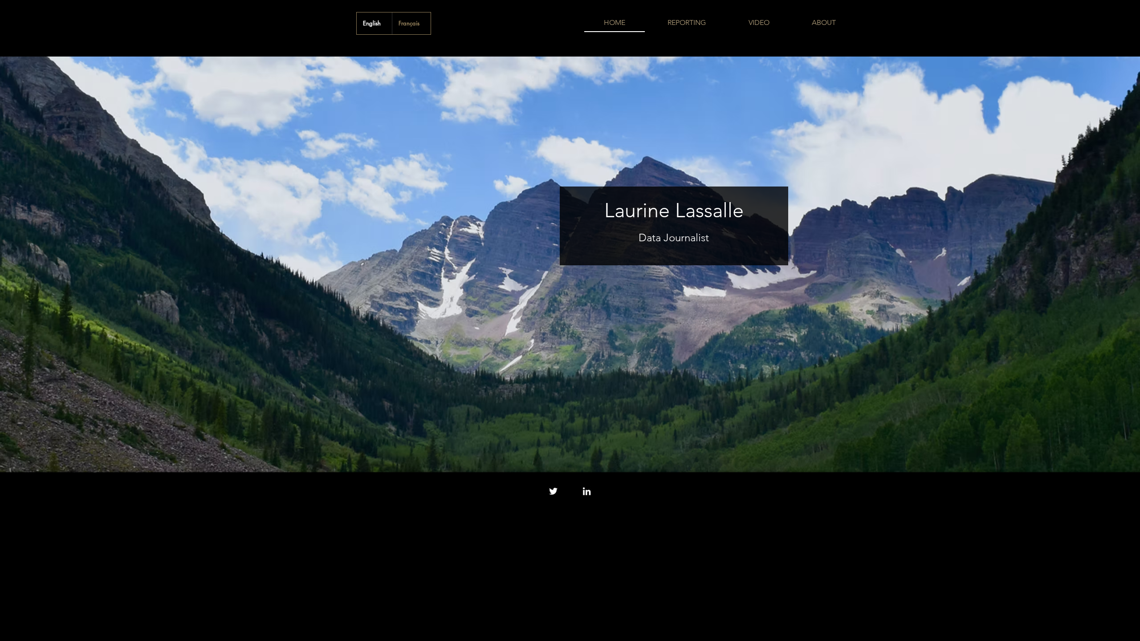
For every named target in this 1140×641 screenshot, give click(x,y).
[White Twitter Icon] (553, 491)
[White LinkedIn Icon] (586, 491)
